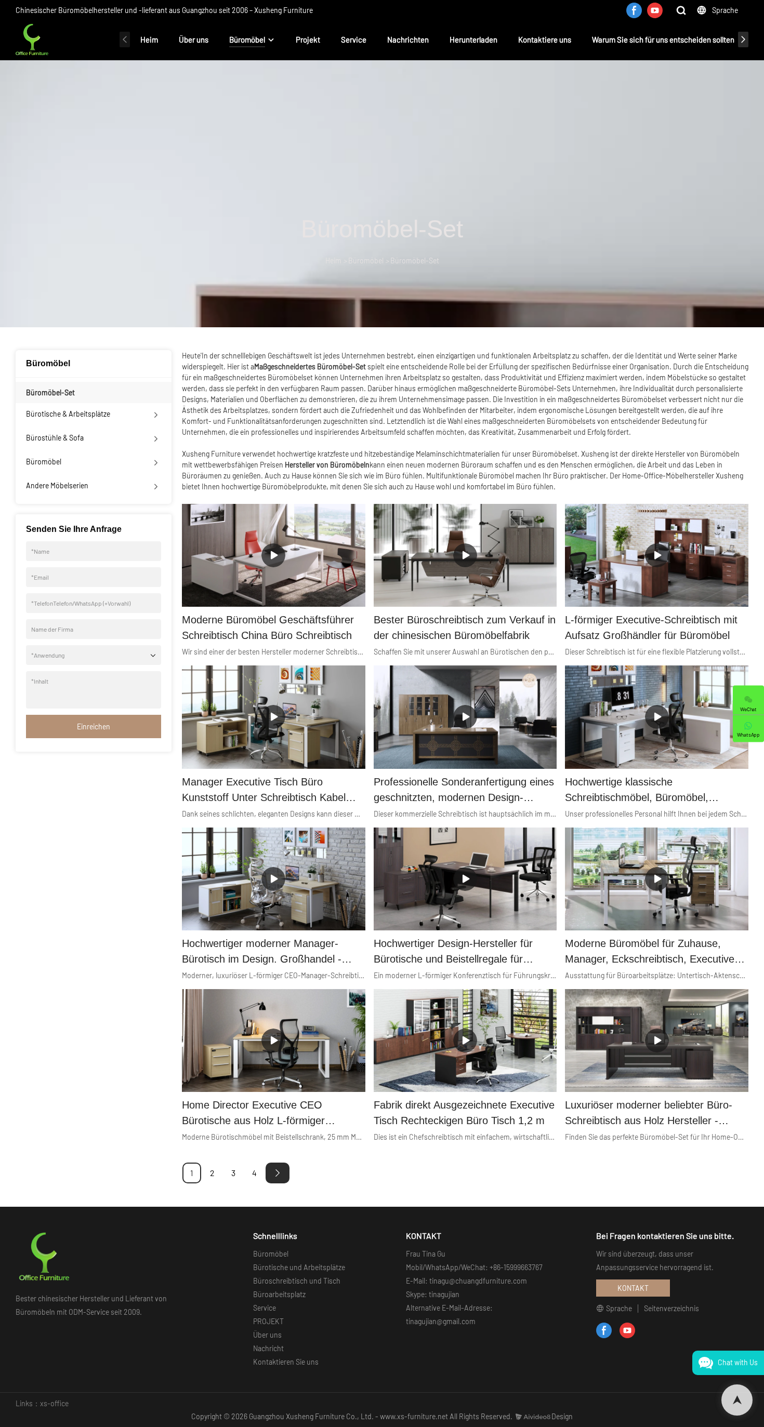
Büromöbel (247, 39)
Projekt (308, 39)
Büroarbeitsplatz (279, 1294)
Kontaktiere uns (544, 39)
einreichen (93, 726)
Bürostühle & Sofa (55, 437)
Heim (149, 39)
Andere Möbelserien (57, 485)
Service (353, 39)
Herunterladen (473, 39)
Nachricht (268, 1348)
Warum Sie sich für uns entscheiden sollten (663, 39)
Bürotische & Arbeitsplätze (68, 413)
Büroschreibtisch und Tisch (296, 1280)
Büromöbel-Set (414, 260)
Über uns (193, 39)
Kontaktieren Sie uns (286, 1361)
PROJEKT (268, 1321)
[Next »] (277, 1173)
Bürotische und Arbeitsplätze (299, 1267)
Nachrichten (408, 39)
